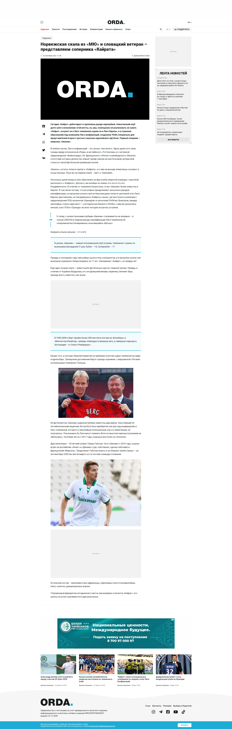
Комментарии (96, 29)
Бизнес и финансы (114, 29)
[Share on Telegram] (44, 134)
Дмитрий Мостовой (141, 56)
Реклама (167, 706)
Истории (83, 29)
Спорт (128, 29)
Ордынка (45, 29)
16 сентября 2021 (50, 56)
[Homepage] (116, 22)
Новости (56, 29)
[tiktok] (183, 713)
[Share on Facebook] (44, 126)
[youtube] (176, 713)
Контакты (156, 706)
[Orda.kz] (57, 708)
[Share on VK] (44, 158)
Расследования (69, 29)
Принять (184, 725)
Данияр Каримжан (47, 685)
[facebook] (168, 713)
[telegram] (160, 713)
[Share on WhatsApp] (44, 142)
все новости (173, 139)
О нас (147, 706)
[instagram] (153, 713)
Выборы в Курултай (182, 706)
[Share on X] (44, 150)
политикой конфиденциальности (102, 726)
